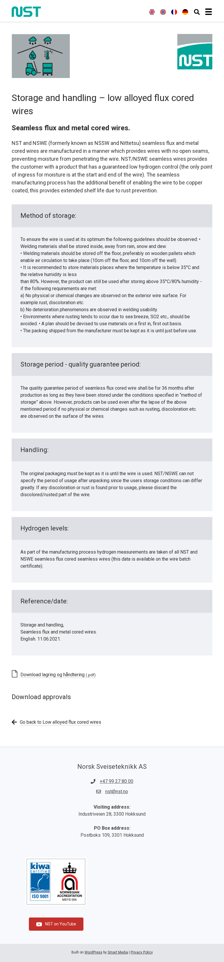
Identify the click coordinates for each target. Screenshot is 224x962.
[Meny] (208, 11)
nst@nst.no (116, 791)
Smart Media (118, 952)
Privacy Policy (142, 952)
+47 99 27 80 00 (116, 781)
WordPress (93, 952)
